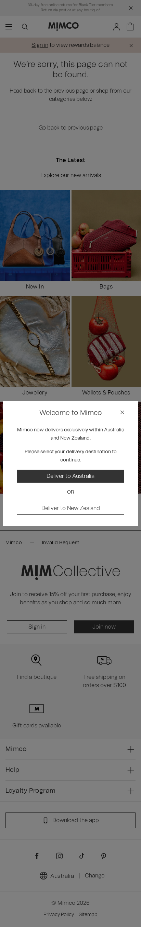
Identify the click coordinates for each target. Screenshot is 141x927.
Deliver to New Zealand (70, 508)
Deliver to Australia (70, 476)
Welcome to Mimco (70, 412)
